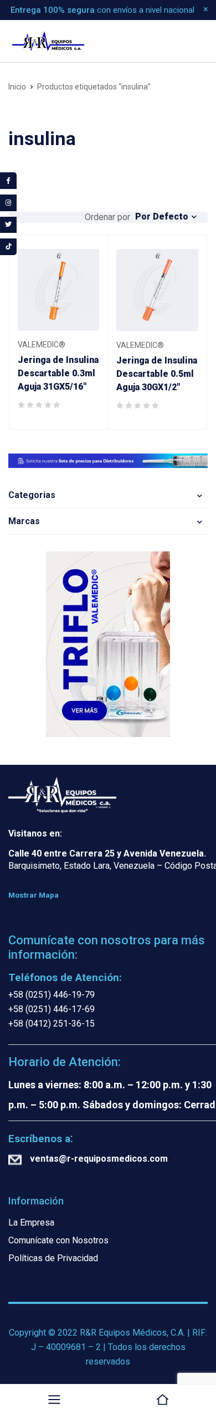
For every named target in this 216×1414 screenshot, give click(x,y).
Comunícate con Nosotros (58, 1240)
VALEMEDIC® (41, 344)
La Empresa (31, 1222)
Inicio (17, 86)
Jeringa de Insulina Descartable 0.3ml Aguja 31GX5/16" (58, 373)
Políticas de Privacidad (53, 1258)
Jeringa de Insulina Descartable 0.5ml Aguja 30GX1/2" (156, 373)
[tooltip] (8, 180)
